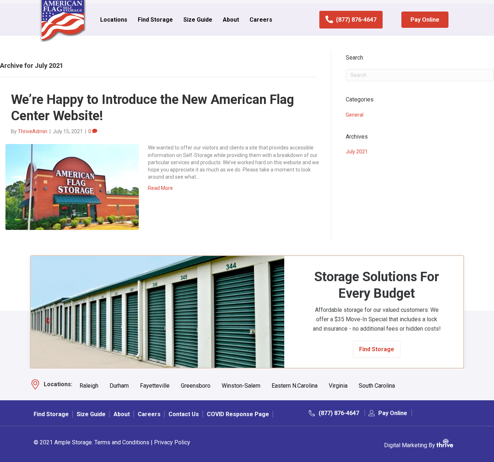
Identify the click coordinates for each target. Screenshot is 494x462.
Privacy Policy (172, 442)
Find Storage (155, 19)
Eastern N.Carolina (295, 386)
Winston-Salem (241, 386)
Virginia (338, 386)
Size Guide (197, 19)
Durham (119, 386)
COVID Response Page (238, 414)
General (354, 115)
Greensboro (195, 386)
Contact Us (184, 414)
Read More (160, 188)
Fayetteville (155, 386)
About (231, 19)
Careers (261, 19)
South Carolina (377, 386)
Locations (113, 19)
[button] (376, 349)
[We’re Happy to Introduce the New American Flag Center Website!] (72, 186)
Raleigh (89, 386)
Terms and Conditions (121, 442)
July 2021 (357, 151)
